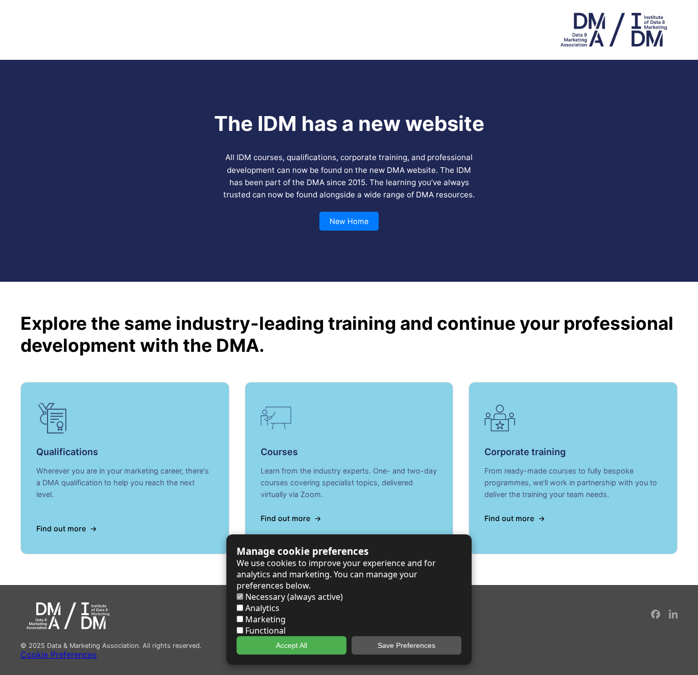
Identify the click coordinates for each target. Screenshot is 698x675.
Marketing (264, 619)
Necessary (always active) (293, 596)
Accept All (291, 645)
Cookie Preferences (58, 654)
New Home (349, 221)
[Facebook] (656, 616)
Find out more (61, 528)
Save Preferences (406, 645)
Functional (264, 630)
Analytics (261, 608)
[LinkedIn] (673, 616)
